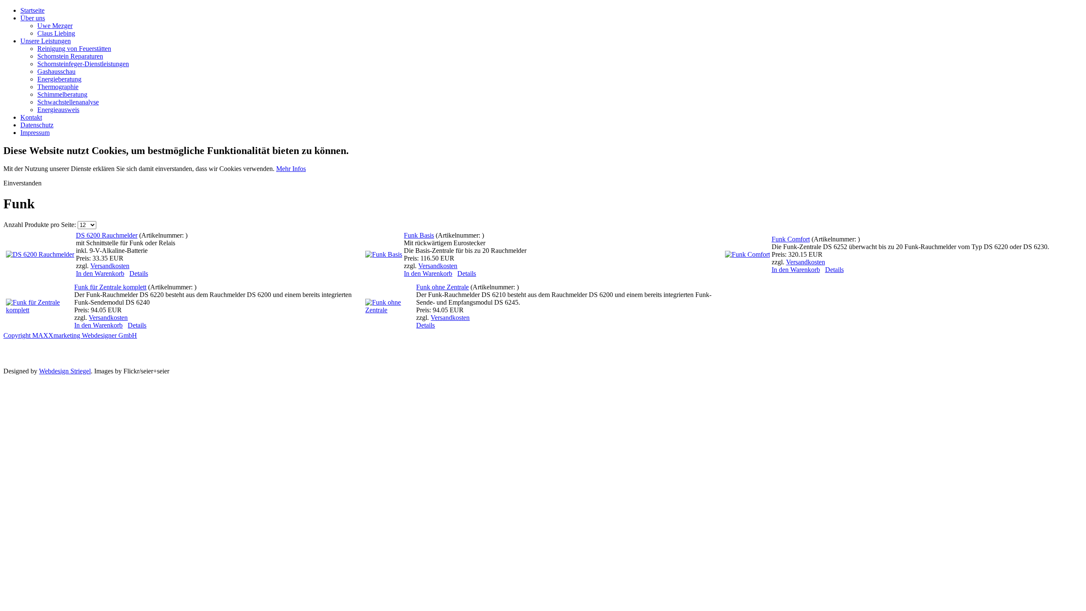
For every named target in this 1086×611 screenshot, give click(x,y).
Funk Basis (419, 235)
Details (138, 273)
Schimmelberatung (62, 94)
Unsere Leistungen (45, 41)
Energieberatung (59, 79)
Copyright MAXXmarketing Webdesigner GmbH (70, 335)
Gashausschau (56, 71)
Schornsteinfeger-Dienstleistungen (83, 63)
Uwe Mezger (55, 25)
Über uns (32, 18)
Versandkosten (109, 265)
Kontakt (31, 117)
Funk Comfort (791, 239)
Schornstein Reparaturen (70, 56)
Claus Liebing (56, 33)
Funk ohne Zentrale (442, 287)
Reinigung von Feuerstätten (74, 48)
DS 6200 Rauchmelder (106, 235)
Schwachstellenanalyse (68, 102)
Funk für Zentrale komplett (110, 287)
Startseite (32, 10)
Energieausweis (58, 109)
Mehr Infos (291, 168)
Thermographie (57, 86)
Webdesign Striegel (65, 371)
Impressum (35, 132)
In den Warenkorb (100, 273)
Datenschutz (36, 125)
